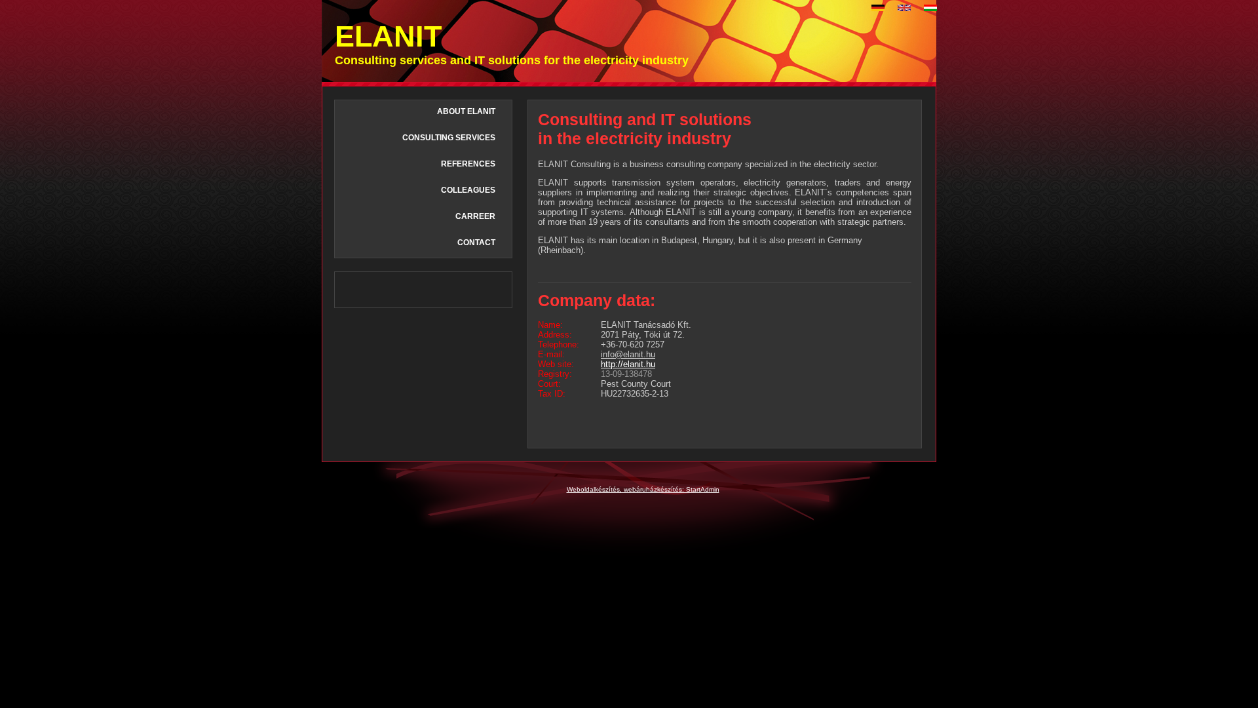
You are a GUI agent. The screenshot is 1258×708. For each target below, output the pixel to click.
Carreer (475, 216)
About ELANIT (466, 111)
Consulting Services (448, 137)
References (468, 163)
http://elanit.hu (628, 364)
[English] (904, 8)
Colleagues (468, 190)
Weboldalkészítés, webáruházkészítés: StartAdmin (643, 489)
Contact (476, 242)
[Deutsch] (878, 8)
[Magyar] (930, 8)
